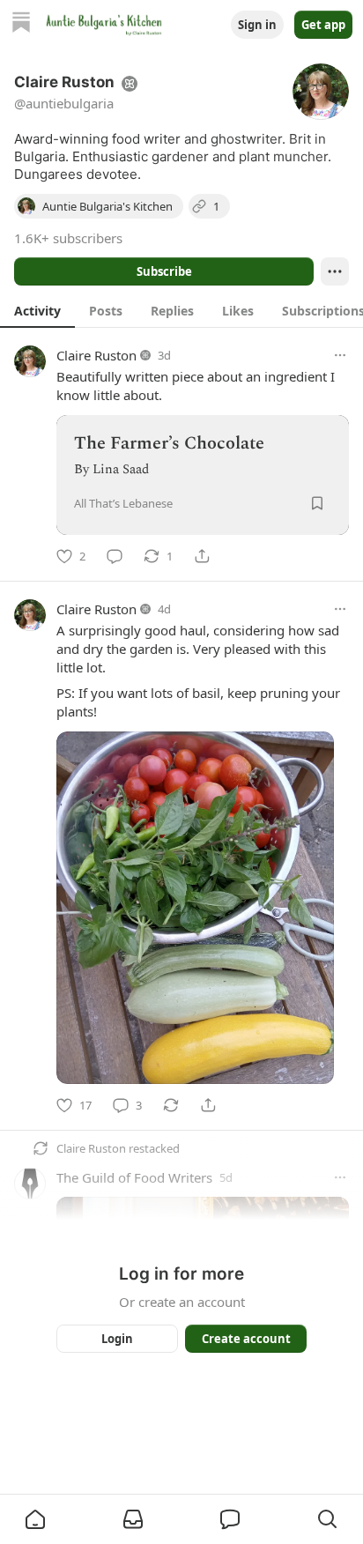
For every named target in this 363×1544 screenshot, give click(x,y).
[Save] (317, 503)
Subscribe (164, 271)
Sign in (257, 25)
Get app (323, 25)
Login (117, 1339)
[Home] (21, 24)
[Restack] (171, 1105)
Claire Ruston (96, 355)
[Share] (202, 556)
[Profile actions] (335, 271)
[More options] (340, 355)
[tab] (37, 310)
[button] (35, 1519)
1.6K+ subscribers (68, 238)
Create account (246, 1339)
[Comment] (115, 556)
